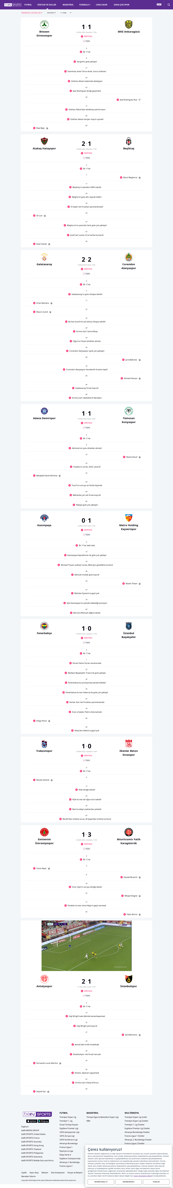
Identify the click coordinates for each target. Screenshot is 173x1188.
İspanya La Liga (66, 1151)
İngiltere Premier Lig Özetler (137, 1128)
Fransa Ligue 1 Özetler (135, 1136)
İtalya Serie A (65, 1154)
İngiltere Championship (70, 1158)
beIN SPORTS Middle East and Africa (37, 1160)
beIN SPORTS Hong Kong (32, 1145)
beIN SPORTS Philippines (32, 1153)
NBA (88, 1121)
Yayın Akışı (34, 1172)
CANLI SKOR (101, 4)
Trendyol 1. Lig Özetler (135, 1124)
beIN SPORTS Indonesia (31, 1156)
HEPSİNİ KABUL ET (101, 1182)
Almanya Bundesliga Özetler (137, 1132)
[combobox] (32, 12)
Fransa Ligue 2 (66, 1166)
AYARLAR (156, 1182)
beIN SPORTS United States (33, 1134)
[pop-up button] (124, 967)
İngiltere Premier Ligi (69, 1128)
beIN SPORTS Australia (31, 1141)
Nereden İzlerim (28, 1176)
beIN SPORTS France (30, 1138)
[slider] (86, 963)
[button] (13, 4)
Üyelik (24, 1172)
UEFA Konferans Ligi (68, 1139)
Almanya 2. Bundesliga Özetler (138, 1139)
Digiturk (25, 1126)
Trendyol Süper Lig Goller (136, 1117)
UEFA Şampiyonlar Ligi (69, 1132)
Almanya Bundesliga (69, 1143)
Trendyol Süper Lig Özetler (136, 1121)
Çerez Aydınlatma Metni (142, 1176)
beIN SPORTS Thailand (31, 1149)
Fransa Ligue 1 (66, 1147)
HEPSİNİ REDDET (129, 1182)
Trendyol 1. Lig (66, 1121)
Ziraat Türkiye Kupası (69, 1124)
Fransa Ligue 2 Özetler (135, 1143)
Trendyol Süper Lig (68, 1117)
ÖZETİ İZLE (88, 36)
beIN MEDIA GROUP (30, 1130)
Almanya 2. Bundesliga (70, 1162)
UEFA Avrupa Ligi (67, 1136)
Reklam (45, 1172)
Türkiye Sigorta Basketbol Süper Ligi (102, 1117)
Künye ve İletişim (74, 1172)
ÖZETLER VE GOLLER (46, 4)
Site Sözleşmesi (58, 1172)
